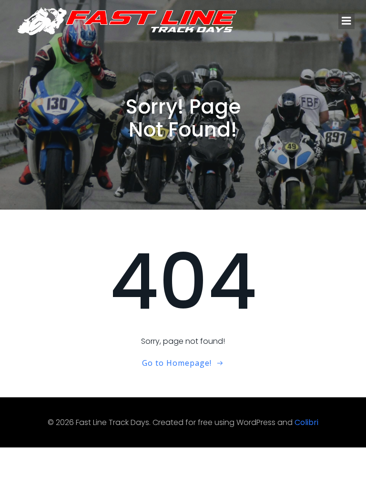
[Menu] (346, 21)
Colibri (306, 422)
